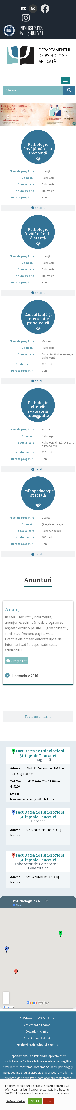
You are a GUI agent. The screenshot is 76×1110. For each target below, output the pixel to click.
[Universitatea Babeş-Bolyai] (28, 30)
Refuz (48, 1100)
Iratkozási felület (38, 1038)
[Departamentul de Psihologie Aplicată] (13, 53)
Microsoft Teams (38, 1025)
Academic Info (38, 1031)
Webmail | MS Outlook (38, 1018)
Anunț (12, 609)
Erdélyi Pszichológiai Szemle (38, 1045)
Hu (24, 8)
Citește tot (19, 661)
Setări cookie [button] (15, 1101)
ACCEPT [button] (35, 1100)
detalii (39, 208)
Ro (33, 8)
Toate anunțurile (38, 716)
